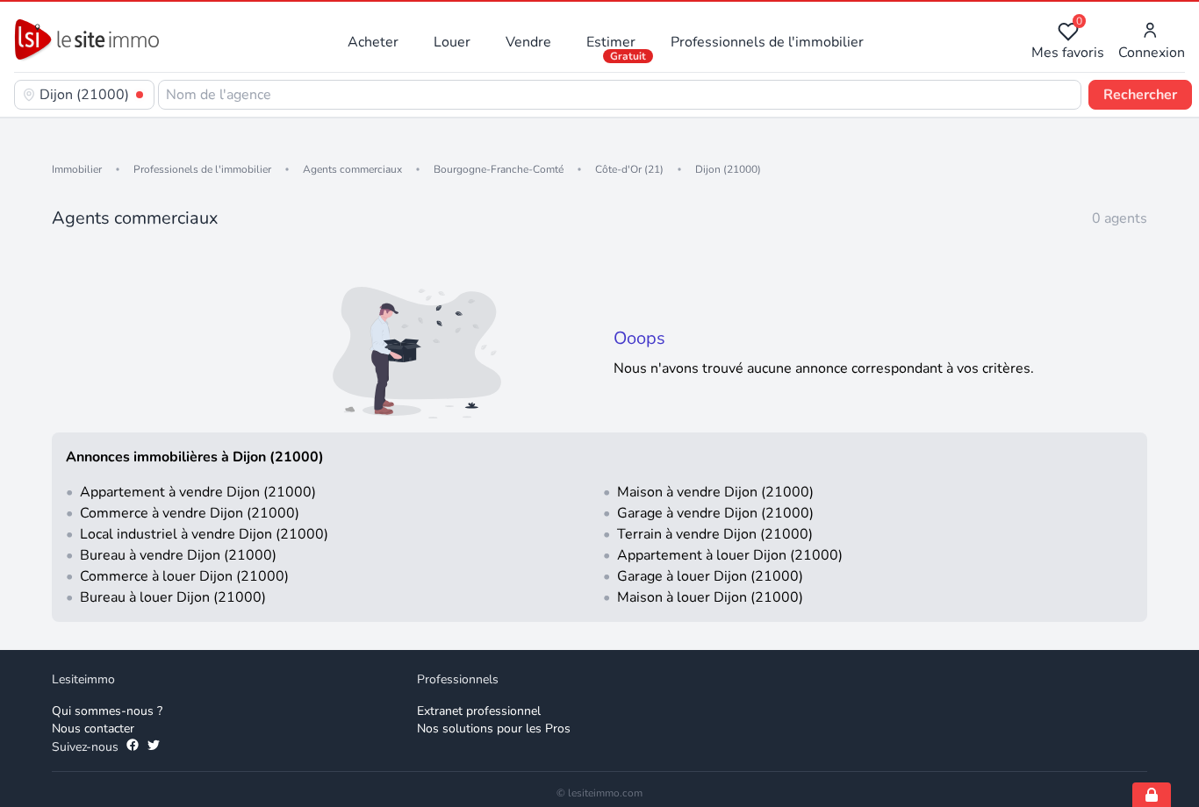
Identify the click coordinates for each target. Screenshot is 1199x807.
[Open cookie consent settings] (1151, 794)
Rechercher (1140, 94)
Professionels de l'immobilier (202, 169)
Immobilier (77, 169)
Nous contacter (93, 728)
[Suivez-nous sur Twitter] (154, 747)
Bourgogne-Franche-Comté (499, 169)
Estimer (610, 42)
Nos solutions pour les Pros (494, 728)
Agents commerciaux (352, 169)
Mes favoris (1067, 41)
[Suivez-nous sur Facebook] (133, 747)
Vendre (528, 42)
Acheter (373, 42)
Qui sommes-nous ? (107, 711)
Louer (452, 42)
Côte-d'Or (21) (629, 169)
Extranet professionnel (479, 711)
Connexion (1151, 52)
